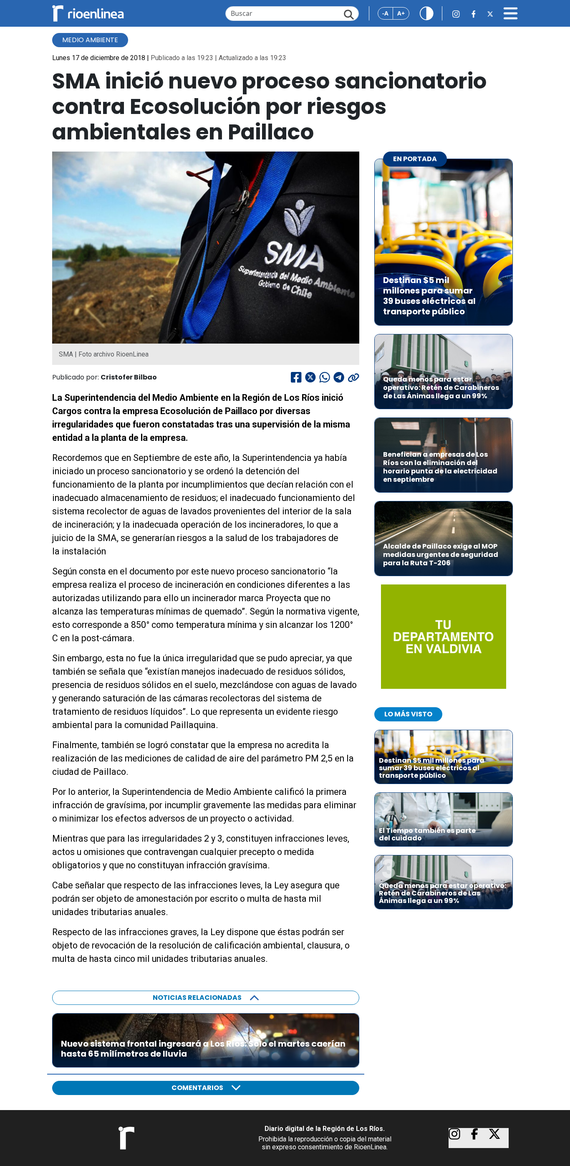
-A (385, 13)
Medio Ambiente (90, 40)
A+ (401, 13)
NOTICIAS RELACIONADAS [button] (197, 997)
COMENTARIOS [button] (197, 1088)
